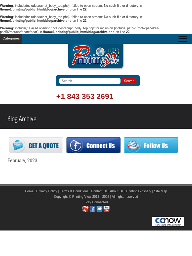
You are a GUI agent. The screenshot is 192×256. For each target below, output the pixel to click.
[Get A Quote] (36, 152)
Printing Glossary (138, 191)
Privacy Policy (46, 191)
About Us (117, 191)
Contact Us (99, 191)
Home (29, 191)
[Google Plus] (85, 210)
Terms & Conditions (74, 191)
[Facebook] (93, 210)
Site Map (160, 191)
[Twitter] (99, 210)
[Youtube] (107, 210)
